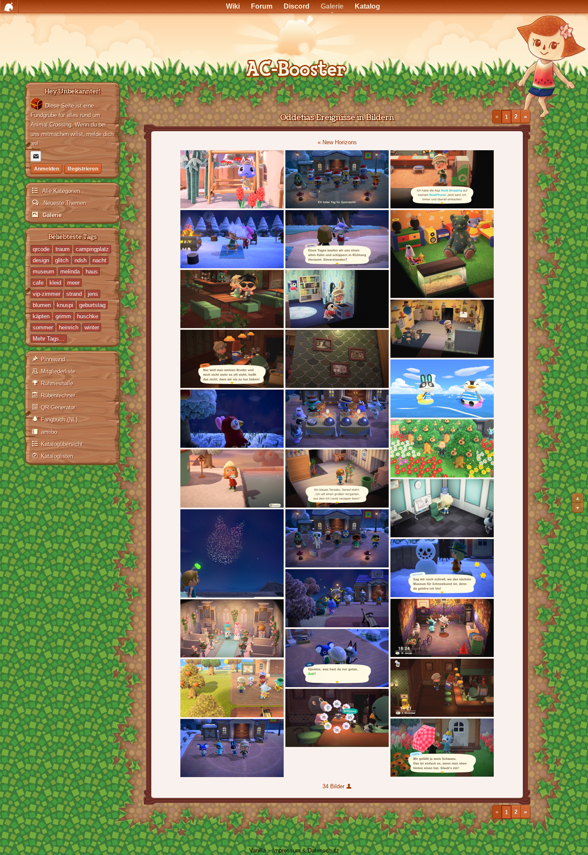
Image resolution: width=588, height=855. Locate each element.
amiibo (49, 432)
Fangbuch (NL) (59, 419)
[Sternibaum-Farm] (442, 448)
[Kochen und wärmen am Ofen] (337, 299)
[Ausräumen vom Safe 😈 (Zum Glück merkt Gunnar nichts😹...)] (442, 508)
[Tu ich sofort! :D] (442, 748)
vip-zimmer (46, 294)
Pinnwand (53, 359)
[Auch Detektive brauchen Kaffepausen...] (232, 179)
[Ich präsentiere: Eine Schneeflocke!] (232, 478)
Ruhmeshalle (57, 383)
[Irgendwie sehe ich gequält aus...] (232, 239)
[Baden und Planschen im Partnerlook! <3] (442, 388)
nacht (99, 260)
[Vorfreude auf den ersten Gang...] (337, 419)
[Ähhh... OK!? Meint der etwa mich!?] (337, 478)
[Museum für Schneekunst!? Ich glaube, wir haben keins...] (442, 568)
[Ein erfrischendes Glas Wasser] (232, 299)
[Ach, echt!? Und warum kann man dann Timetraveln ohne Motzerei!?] (232, 359)
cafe (38, 282)
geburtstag (92, 305)
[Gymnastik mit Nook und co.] (337, 538)
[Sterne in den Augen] (232, 419)
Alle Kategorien (60, 191)
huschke (87, 316)
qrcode (41, 249)
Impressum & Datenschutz (305, 850)
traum (63, 249)
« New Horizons (337, 142)
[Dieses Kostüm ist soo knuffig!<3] (442, 254)
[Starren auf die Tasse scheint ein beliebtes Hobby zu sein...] (442, 688)
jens (93, 294)
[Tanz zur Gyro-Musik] (442, 329)
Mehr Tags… (49, 338)
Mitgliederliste (58, 371)
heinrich (68, 327)
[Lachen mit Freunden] (337, 598)
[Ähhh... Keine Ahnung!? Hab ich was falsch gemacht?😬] (337, 658)
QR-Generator (58, 407)
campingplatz (92, 249)
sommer (43, 327)
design (41, 260)
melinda (70, 271)
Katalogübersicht (62, 444)
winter (91, 327)
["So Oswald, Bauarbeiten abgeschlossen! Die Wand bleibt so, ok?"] (442, 628)
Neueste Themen (64, 203)
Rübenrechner (58, 395)
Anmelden (46, 169)
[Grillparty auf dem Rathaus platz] (232, 688)
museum (43, 271)
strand (74, 294)
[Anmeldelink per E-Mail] (36, 156)
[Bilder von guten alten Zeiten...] (337, 359)
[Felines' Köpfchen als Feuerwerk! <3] (232, 553)
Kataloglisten (57, 456)
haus (92, 271)
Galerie (51, 215)
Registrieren (83, 169)
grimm (63, 316)
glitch (61, 260)
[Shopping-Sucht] (442, 179)
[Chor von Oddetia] (232, 748)
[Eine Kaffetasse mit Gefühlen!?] (337, 718)
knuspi (65, 305)
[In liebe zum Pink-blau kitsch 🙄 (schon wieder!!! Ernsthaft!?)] (232, 628)
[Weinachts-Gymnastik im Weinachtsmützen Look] (337, 179)
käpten (41, 316)
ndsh (80, 260)
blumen (42, 305)
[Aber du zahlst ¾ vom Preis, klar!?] (337, 239)
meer (73, 282)
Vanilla (257, 850)
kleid (55, 282)
